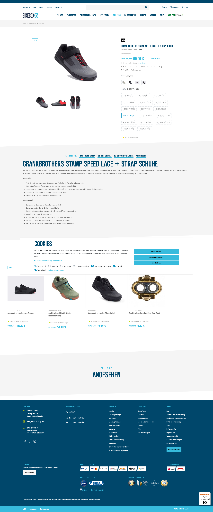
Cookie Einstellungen (174, 440)
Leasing (49, 7)
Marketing (67, 266)
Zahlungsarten (114, 425)
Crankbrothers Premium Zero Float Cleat (144, 313)
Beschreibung (70, 155)
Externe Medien (83, 266)
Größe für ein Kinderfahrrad (119, 447)
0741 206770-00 (32, 428)
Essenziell (42, 266)
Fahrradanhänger (88, 15)
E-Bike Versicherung (116, 440)
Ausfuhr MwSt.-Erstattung (176, 415)
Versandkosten (142, 63)
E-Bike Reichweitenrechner (176, 418)
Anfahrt (72, 412)
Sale (162, 15)
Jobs (34, 7)
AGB (168, 425)
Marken (153, 15)
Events (140, 425)
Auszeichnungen (144, 432)
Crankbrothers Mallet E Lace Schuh (101, 313)
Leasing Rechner (115, 422)
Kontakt (140, 415)
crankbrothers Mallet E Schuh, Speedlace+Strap (59, 314)
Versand (112, 429)
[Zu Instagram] (35, 442)
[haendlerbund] (155, 483)
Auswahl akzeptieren (156, 257)
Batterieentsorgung (174, 422)
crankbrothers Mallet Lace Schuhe (21, 313)
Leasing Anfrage (115, 415)
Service (40, 7)
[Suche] (146, 7)
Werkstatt (112, 443)
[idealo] (84, 484)
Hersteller (141, 155)
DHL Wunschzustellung (103, 266)
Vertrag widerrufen (174, 449)
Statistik (55, 266)
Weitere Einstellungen (56, 270)
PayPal (119, 266)
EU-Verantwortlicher (123, 155)
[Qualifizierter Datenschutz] (165, 483)
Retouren (112, 418)
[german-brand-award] (143, 483)
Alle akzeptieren (156, 251)
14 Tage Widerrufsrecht (133, 70)
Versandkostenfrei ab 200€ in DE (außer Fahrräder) (143, 67)
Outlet (171, 15)
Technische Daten (87, 155)
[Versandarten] (171, 468)
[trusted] (132, 483)
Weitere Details (105, 155)
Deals (24, 23)
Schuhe (41, 23)
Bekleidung (104, 15)
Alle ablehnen (156, 263)
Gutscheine (113, 432)
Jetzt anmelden (29, 472)
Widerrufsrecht (172, 436)
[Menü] (209, 493)
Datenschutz (171, 429)
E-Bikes (60, 15)
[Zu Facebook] (30, 442)
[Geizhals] (97, 484)
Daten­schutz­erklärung (44, 260)
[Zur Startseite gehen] (34, 15)
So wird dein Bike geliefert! (119, 450)
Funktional (42, 270)
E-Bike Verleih (114, 436)
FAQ (168, 411)
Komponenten (130, 15)
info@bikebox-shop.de (35, 422)
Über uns (25, 7)
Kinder (143, 15)
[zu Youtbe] (25, 442)
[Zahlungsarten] (85, 468)
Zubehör (117, 15)
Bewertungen (172, 443)
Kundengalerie (143, 418)
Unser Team (142, 411)
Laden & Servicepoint (145, 422)
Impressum (171, 432)
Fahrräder (71, 15)
